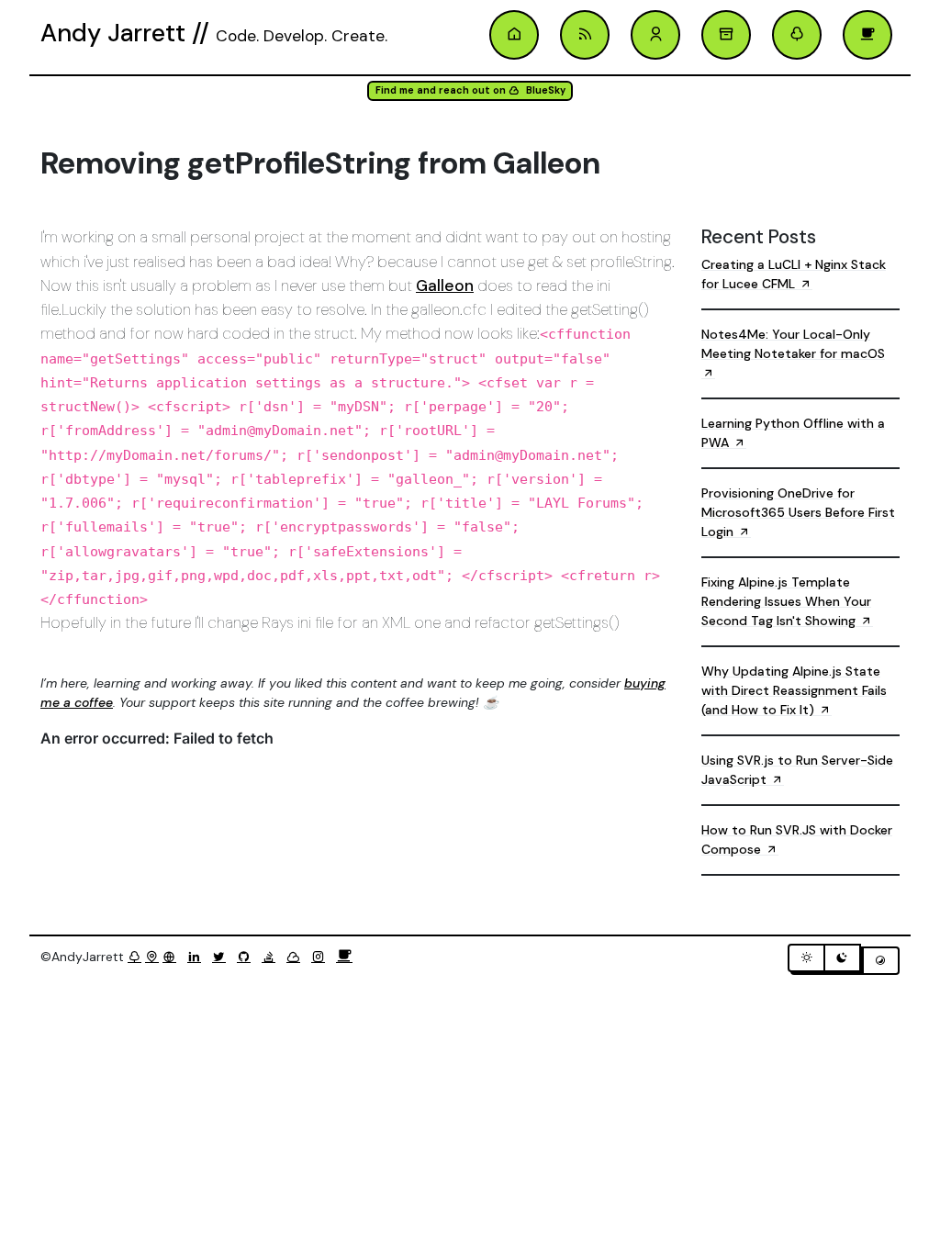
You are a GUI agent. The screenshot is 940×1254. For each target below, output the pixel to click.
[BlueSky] (297, 956)
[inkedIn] (197, 956)
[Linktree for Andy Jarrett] (797, 35)
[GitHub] (247, 956)
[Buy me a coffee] (344, 956)
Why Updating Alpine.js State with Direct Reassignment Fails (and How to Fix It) (794, 690)
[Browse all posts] (726, 35)
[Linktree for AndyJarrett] (134, 956)
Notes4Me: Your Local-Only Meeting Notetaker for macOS (793, 344)
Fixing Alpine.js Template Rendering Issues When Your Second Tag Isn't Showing (786, 601)
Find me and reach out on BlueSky (470, 90)
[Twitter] (222, 956)
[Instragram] (321, 956)
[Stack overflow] (272, 956)
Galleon (445, 285)
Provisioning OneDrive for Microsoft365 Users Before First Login (798, 512)
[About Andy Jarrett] (655, 35)
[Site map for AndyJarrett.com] (152, 956)
